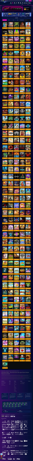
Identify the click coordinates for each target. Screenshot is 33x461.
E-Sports (26, 3)
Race (16, 3)
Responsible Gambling (3, 383)
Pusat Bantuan (2, 384)
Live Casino (15, 3)
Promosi (30, 3)
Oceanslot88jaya (22, 383)
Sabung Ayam (28, 4)
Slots (12, 3)
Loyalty (9, 383)
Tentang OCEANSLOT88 (3, 382)
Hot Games (11, 3)
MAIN (5, 23)
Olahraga (20, 3)
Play (5, 9)
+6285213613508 (23, 382)
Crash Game (22, 4)
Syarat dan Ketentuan (3, 385)
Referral (9, 384)
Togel (18, 3)
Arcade (24, 3)
